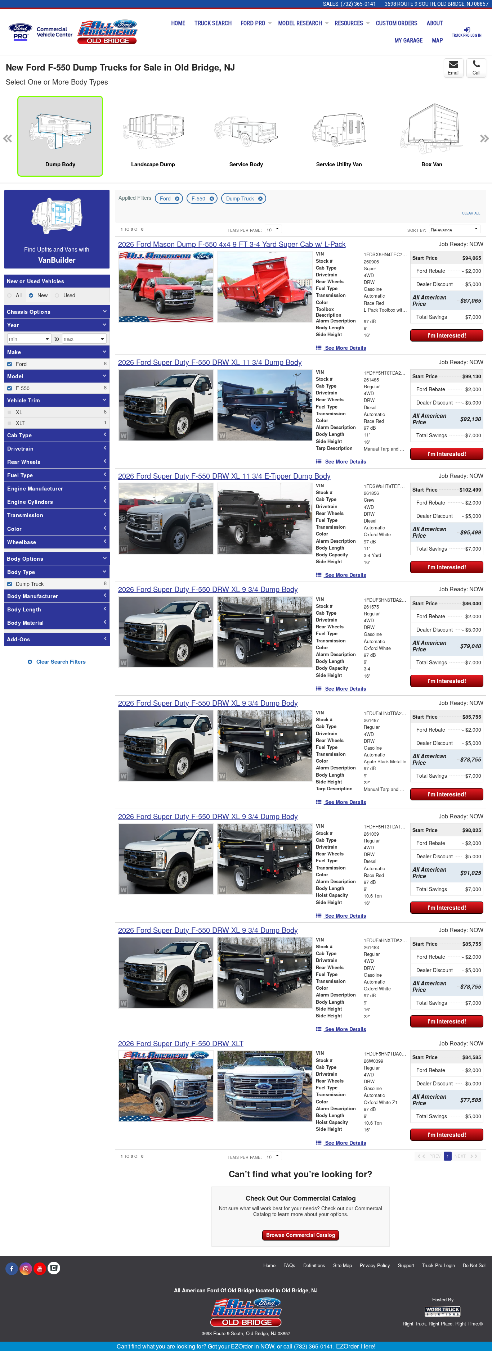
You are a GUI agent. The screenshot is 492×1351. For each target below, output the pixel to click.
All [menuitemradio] (18, 295)
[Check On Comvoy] (54, 1268)
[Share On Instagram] (25, 1268)
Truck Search (213, 23)
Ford (166, 198)
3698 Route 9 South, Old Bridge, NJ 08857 (436, 4)
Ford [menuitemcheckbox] (20, 363)
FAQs (289, 1265)
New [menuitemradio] (42, 295)
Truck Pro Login (438, 1265)
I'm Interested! (447, 335)
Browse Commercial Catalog (300, 1234)
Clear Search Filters (60, 661)
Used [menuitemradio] (68, 295)
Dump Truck (240, 198)
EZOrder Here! (356, 1346)
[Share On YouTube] (39, 1268)
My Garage (408, 40)
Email (454, 72)
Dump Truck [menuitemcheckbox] (29, 583)
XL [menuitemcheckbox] (18, 412)
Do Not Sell (475, 1265)
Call (476, 72)
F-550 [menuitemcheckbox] (22, 388)
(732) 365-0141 (358, 4)
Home (178, 23)
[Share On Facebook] (11, 1268)
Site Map (342, 1265)
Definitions (314, 1265)
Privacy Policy (375, 1265)
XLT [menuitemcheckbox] (19, 422)
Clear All (471, 213)
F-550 (199, 198)
